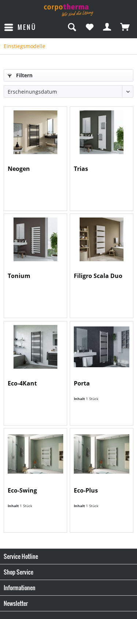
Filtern (24, 75)
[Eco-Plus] (101, 454)
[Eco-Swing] (35, 454)
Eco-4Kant (22, 383)
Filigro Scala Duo (98, 276)
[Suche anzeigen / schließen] (71, 27)
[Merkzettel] (89, 27)
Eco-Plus (86, 490)
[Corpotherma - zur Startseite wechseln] (68, 10)
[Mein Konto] (107, 27)
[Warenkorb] (125, 27)
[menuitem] (20, 27)
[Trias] (101, 132)
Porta (82, 383)
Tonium (19, 276)
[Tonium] (35, 239)
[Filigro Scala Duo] (101, 239)
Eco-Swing (22, 490)
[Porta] (101, 347)
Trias (81, 169)
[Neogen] (35, 132)
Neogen (19, 169)
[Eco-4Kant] (35, 347)
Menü (27, 27)
